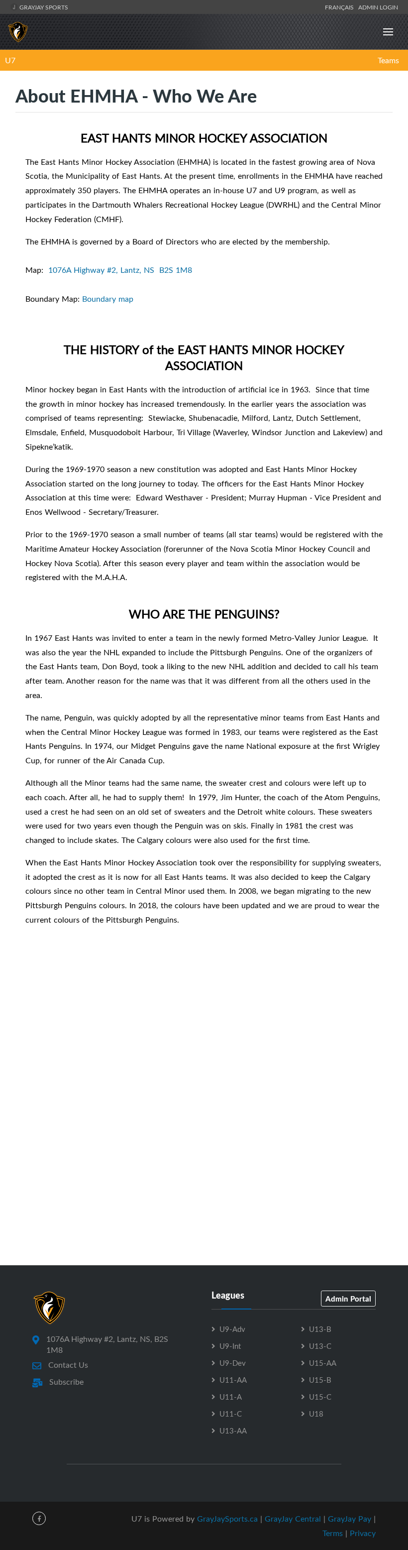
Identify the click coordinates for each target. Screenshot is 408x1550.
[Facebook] (39, 1518)
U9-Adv (232, 1329)
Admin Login (378, 7)
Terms (332, 1533)
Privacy (363, 1533)
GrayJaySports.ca (227, 1518)
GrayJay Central (293, 1518)
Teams (388, 60)
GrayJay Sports (43, 7)
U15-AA (322, 1363)
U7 (10, 60)
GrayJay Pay (349, 1518)
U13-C (320, 1346)
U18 (316, 1414)
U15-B (320, 1380)
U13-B (320, 1329)
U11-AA (233, 1380)
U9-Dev (232, 1363)
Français (341, 7)
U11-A (230, 1397)
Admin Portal (348, 1298)
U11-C (230, 1414)
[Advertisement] (204, 1058)
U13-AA (233, 1430)
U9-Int (230, 1346)
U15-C (320, 1397)
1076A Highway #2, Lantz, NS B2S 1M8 (120, 269)
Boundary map (107, 298)
